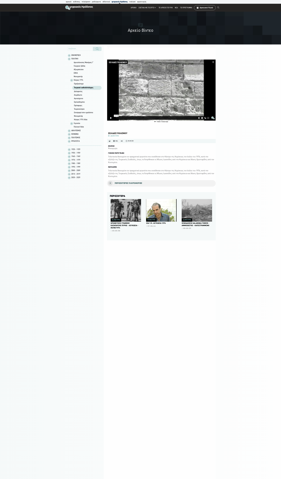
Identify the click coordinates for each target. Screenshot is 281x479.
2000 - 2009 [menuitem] (75, 171)
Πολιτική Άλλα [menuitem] (79, 127)
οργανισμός (141, 2)
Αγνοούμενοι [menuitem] (78, 99)
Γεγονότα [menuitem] (77, 123)
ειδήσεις (76, 2)
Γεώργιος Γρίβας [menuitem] (79, 66)
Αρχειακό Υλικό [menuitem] (206, 8)
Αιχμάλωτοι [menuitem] (78, 95)
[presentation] (161, 183)
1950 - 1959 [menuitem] (75, 153)
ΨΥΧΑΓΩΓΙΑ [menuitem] (75, 141)
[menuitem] (218, 7)
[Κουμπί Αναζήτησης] (97, 49)
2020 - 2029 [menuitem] (75, 178)
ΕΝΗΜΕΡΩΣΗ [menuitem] (76, 55)
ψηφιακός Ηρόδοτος (120, 2)
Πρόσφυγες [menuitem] (78, 106)
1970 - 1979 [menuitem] (75, 160)
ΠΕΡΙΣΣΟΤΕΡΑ (117, 196)
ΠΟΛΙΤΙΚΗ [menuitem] (74, 59)
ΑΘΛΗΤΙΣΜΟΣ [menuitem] (76, 131)
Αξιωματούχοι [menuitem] (79, 70)
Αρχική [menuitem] (133, 8)
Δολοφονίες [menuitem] (78, 92)
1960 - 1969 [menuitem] (75, 157)
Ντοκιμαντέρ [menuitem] (78, 77)
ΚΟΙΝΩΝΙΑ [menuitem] (75, 134)
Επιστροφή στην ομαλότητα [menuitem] (83, 113)
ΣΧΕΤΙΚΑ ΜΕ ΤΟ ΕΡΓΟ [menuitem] (146, 8)
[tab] (161, 183)
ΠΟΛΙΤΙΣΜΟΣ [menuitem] (75, 138)
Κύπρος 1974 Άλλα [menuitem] (80, 120)
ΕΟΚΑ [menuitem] (76, 73)
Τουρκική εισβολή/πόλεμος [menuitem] (83, 88)
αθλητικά (106, 2)
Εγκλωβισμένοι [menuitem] (79, 102)
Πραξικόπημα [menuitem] (78, 84)
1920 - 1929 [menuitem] (75, 149)
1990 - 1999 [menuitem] (75, 167)
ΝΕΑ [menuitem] (176, 8)
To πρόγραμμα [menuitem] (186, 8)
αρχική (68, 2)
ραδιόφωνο (96, 2)
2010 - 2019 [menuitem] (75, 174)
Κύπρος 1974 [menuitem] (78, 80)
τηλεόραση (86, 2)
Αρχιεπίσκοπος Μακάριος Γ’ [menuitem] (84, 63)
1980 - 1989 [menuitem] (75, 164)
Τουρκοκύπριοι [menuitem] (79, 109)
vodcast (132, 2)
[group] (86, 95)
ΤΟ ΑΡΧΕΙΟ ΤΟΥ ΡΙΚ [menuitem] (166, 8)
